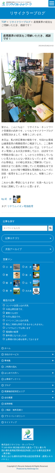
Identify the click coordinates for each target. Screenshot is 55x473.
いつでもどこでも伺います (18, 328)
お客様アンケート (12, 379)
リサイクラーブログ (20, 22)
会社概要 (8, 397)
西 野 (9, 291)
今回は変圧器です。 (15, 309)
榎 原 (9, 283)
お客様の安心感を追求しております (22, 339)
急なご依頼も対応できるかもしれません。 (25, 324)
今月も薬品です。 (14, 316)
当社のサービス (11, 354)
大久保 (28, 291)
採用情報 (8, 404)
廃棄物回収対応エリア (14, 391)
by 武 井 (6, 199)
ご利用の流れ (10, 367)
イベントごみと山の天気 (17, 320)
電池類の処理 (12, 332)
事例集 (7, 360)
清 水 (28, 275)
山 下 (28, 283)
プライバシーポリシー (14, 416)
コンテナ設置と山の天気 (17, 305)
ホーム (7, 348)
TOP (3, 22)
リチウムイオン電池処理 (20, 206)
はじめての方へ (11, 373)
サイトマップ (10, 422)
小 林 (9, 267)
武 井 (28, 267)
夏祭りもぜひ (12, 313)
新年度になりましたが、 (17, 335)
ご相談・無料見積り (13, 410)
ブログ (7, 385)
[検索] (50, 228)
